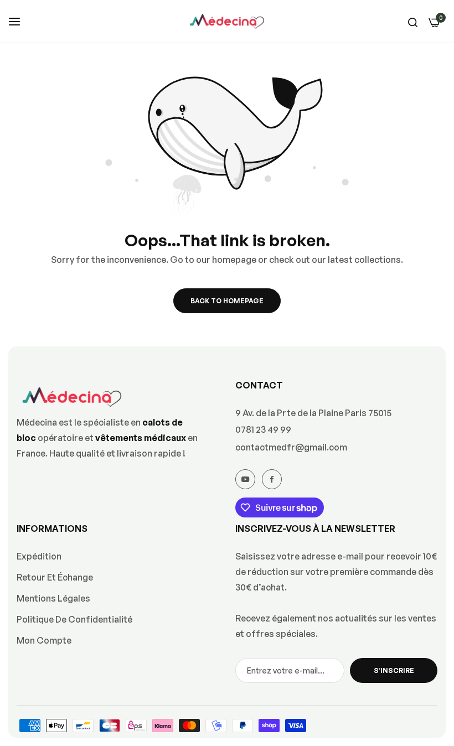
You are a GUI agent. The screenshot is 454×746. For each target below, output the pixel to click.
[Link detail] (245, 479)
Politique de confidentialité (74, 619)
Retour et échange (55, 577)
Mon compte (44, 640)
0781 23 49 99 (263, 429)
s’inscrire (394, 670)
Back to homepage (227, 301)
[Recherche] (412, 21)
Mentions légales (53, 598)
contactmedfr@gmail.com (291, 447)
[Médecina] (227, 21)
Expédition (39, 556)
